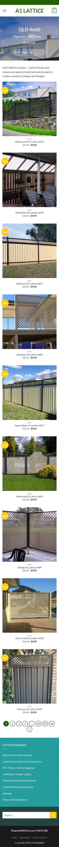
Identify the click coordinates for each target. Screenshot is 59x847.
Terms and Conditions (14, 799)
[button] (4, 11)
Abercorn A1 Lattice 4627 (29, 283)
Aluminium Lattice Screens (17, 755)
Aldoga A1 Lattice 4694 (29, 567)
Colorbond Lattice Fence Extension (22, 761)
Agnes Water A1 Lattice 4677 (29, 425)
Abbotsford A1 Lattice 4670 (29, 212)
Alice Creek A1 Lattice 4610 (29, 638)
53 (45, 723)
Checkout (25, 837)
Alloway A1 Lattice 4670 (29, 709)
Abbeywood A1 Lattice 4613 (29, 141)
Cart (14, 837)
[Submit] (53, 815)
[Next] (29, 729)
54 (51, 723)
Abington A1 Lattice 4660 (30, 354)
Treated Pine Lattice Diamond (19, 780)
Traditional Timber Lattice (16, 774)
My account (40, 837)
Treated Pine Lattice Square (17, 786)
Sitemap (7, 793)
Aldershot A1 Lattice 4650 (29, 496)
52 (38, 723)
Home (22, 36)
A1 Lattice (29, 10)
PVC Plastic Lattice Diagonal (18, 767)
